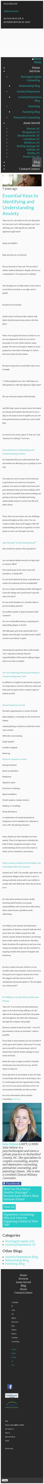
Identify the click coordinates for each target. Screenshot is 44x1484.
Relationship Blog (17, 1260)
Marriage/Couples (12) (19, 1241)
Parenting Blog (15, 1263)
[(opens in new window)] (10, 1388)
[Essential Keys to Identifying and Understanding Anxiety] (22, 185)
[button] (22, 1194)
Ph (11, 11)
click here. (16, 1099)
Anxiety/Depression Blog (21, 1257)
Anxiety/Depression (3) (20, 1244)
